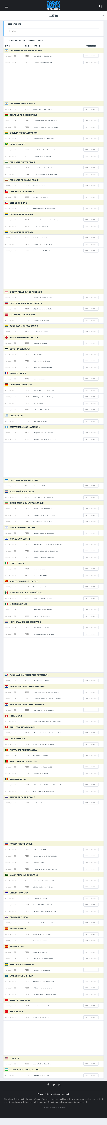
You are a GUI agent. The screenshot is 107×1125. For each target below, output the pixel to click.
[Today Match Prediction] (53, 5)
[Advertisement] (53, 83)
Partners (48, 1094)
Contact (65, 1094)
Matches (53, 15)
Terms (40, 1094)
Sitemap (57, 1094)
